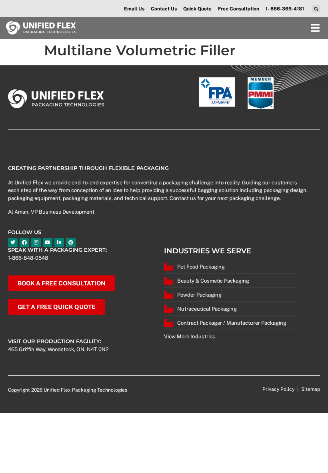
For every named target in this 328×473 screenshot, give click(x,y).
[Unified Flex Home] (41, 28)
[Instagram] (36, 242)
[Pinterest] (71, 242)
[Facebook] (24, 242)
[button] (316, 9)
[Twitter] (13, 242)
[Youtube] (47, 242)
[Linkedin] (59, 242)
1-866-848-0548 (28, 258)
